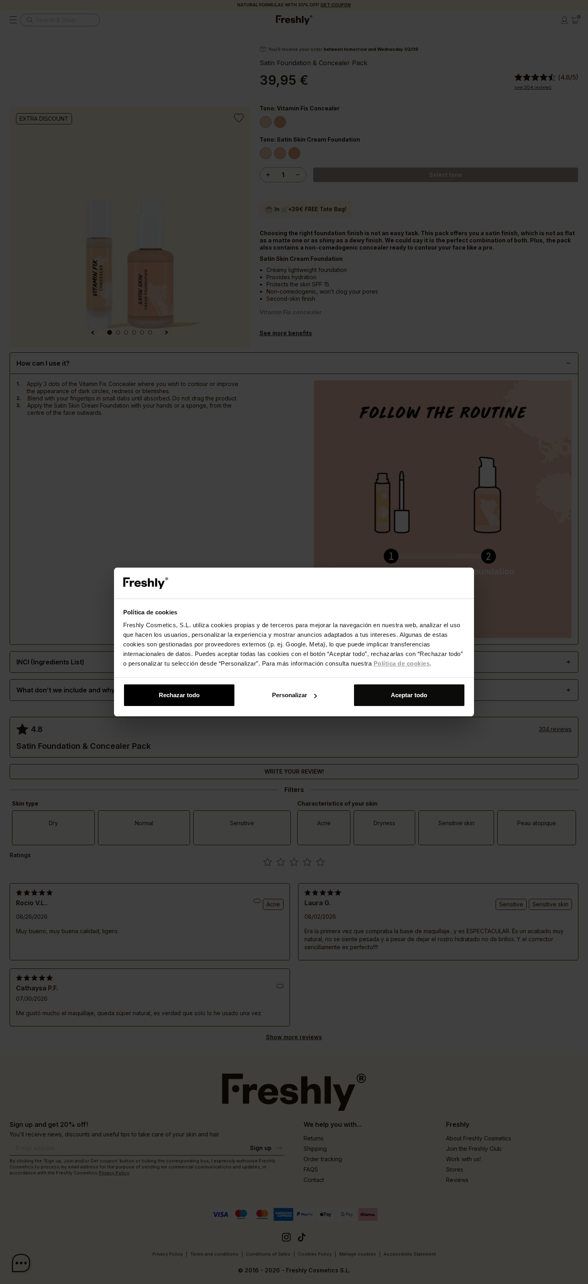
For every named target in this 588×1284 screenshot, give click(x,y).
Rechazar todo (179, 695)
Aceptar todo (409, 695)
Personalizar (289, 695)
